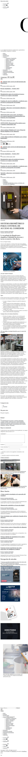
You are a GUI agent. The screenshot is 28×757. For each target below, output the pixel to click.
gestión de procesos (15, 422)
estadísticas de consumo (5, 422)
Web (1, 449)
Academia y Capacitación (11, 58)
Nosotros (5, 54)
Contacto (5, 73)
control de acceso (12, 421)
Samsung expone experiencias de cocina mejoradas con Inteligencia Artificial (11, 548)
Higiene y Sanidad (9, 60)
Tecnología (8, 68)
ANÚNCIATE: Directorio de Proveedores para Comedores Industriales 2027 (13, 123)
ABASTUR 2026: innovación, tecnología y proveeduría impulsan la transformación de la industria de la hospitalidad (13, 116)
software (7, 425)
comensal (2, 421)
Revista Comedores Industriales (7, 231)
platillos (10, 424)
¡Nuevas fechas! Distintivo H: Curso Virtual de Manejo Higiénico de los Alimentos (13, 130)
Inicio (4, 53)
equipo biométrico (20, 421)
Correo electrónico (5, 447)
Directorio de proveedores (8, 72)
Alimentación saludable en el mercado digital (12, 505)
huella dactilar (22, 422)
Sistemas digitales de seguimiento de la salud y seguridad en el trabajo (13, 537)
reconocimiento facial (17, 424)
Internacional (8, 61)
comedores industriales (18, 420)
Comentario (3, 433)
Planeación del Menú (10, 65)
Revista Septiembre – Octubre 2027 (10, 88)
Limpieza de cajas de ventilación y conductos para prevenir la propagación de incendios (14, 101)
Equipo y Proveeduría (10, 59)
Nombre (3, 444)
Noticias (5, 57)
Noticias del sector (9, 62)
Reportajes (5, 70)
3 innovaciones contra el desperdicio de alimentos (14, 527)
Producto (7, 66)
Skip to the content (4, 1)
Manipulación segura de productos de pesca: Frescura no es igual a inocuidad (12, 94)
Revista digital (6, 55)
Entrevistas (5, 74)
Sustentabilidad (9, 67)
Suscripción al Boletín (7, 71)
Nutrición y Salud (9, 64)
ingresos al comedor (5, 424)
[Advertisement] (14, 692)
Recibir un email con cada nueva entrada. (10, 455)
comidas (6, 421)
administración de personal (8, 420)
